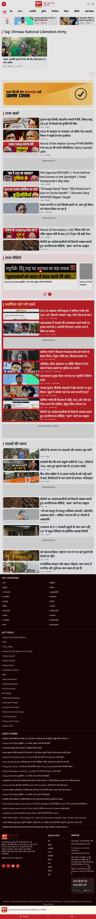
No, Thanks (24, 917)
